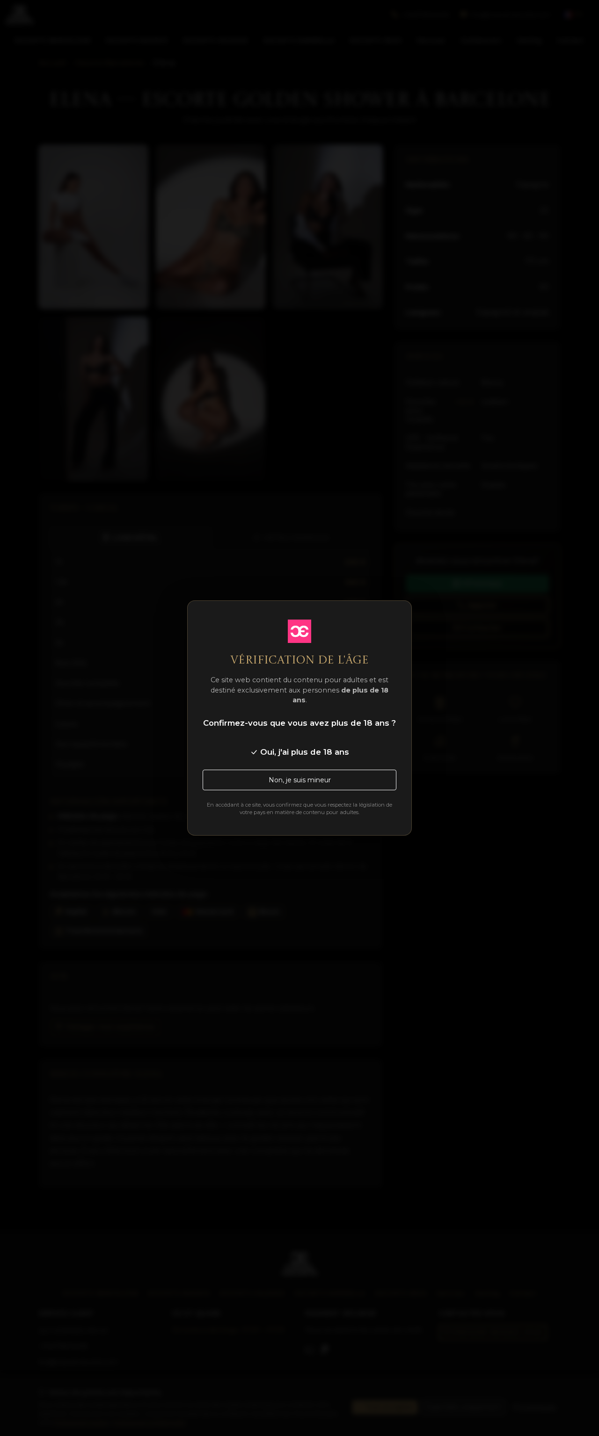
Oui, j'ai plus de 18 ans (303, 752)
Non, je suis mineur (300, 780)
